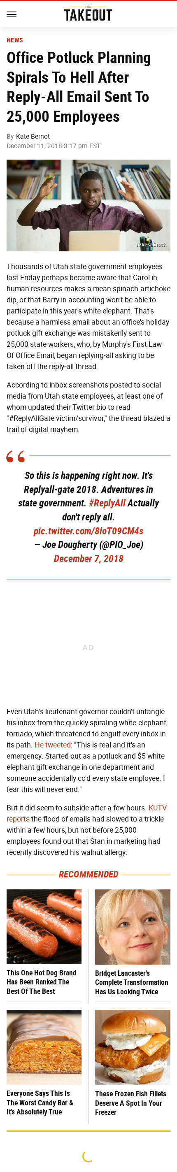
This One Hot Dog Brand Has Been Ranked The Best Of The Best (42, 982)
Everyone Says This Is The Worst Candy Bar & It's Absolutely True (40, 1102)
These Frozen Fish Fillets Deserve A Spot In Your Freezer (130, 1102)
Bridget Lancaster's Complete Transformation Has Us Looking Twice (131, 982)
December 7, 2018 (88, 558)
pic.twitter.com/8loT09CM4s (88, 531)
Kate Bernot (33, 136)
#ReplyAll (107, 503)
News (15, 40)
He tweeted (53, 745)
